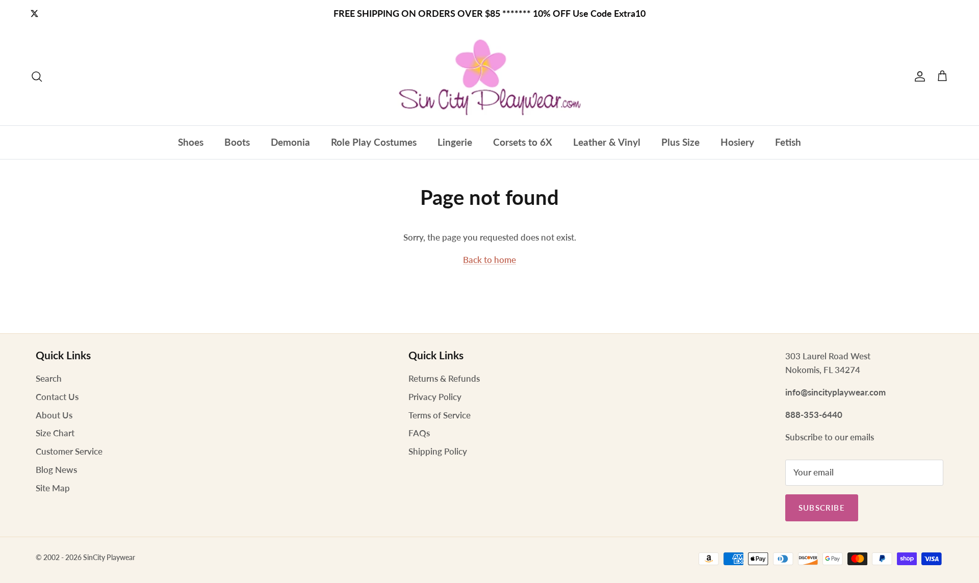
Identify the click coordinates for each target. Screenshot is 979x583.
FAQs (419, 433)
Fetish (788, 142)
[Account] (918, 76)
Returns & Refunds (444, 378)
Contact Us (57, 396)
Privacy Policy (434, 396)
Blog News (56, 469)
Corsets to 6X (522, 142)
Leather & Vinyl (606, 142)
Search (49, 378)
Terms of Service (439, 415)
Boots (237, 142)
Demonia (290, 142)
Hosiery (737, 142)
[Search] (37, 76)
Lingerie (454, 142)
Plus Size (680, 142)
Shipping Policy (437, 451)
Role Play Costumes (374, 142)
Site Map (53, 488)
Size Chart (55, 433)
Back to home (489, 259)
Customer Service (69, 451)
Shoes (190, 142)
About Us (54, 415)
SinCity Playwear (109, 557)
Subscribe (821, 507)
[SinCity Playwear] (489, 76)
